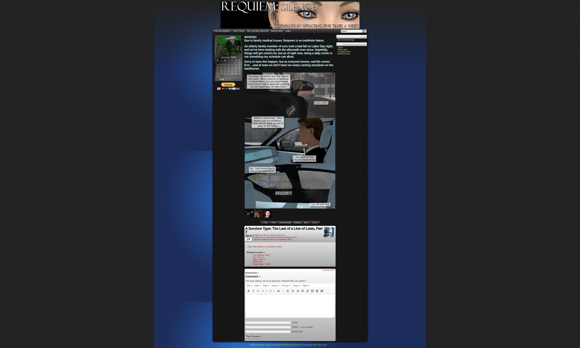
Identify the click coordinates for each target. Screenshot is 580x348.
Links (288, 31)
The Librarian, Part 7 (262, 255)
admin (257, 235)
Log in (340, 47)
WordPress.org (344, 54)
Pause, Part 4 (259, 259)
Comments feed (344, 52)
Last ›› (315, 222)
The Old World (222, 31)
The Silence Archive (258, 31)
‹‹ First (265, 222)
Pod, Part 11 (258, 257)
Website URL (297, 331)
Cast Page (239, 31)
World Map (277, 31)
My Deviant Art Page (346, 40)
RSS (314, 345)
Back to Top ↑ (323, 345)
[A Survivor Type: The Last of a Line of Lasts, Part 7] (290, 208)
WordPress (286, 345)
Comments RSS (328, 270)
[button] (248, 291)
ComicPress (298, 345)
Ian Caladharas (280, 239)
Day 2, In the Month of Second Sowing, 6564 (278, 237)
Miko (290, 239)
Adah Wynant (268, 239)
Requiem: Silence (295, 16)
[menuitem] (249, 285)
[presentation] (249, 285)
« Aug (221, 79)
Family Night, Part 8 (261, 264)
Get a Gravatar (307, 327)
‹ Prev (273, 222)
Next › (306, 222)
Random (297, 222)
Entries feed (342, 49)
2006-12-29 (257, 262)
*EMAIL (302, 327)
